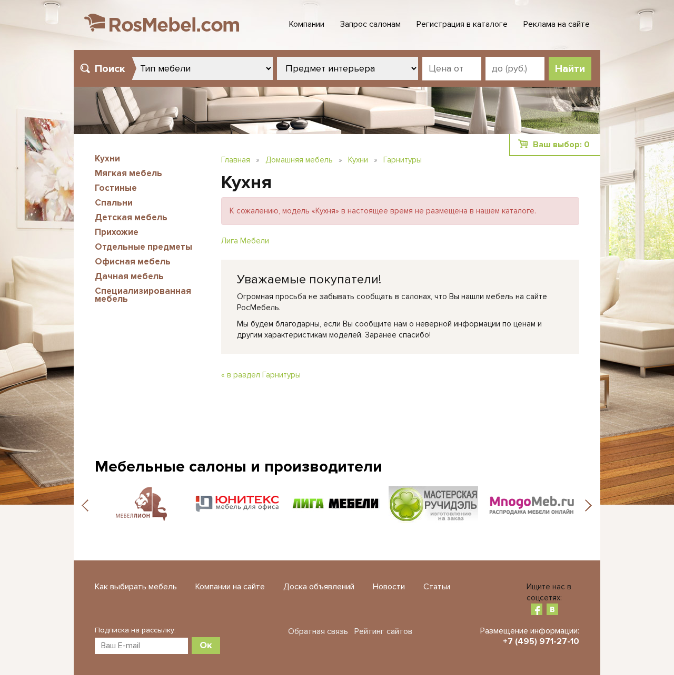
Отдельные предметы (143, 246)
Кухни (107, 158)
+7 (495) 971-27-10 (541, 641)
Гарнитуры (402, 160)
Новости (389, 586)
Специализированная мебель (143, 294)
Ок (206, 645)
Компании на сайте (230, 586)
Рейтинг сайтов (383, 631)
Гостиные (116, 187)
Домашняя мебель (299, 160)
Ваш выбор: (561, 144)
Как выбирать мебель (136, 586)
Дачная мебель (129, 276)
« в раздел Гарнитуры (261, 375)
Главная (235, 160)
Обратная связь (318, 631)
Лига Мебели (245, 241)
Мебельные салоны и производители (238, 466)
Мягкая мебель (128, 173)
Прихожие (116, 232)
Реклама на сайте (556, 24)
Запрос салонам (370, 24)
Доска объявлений (318, 586)
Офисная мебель (133, 261)
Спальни (114, 202)
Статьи (436, 586)
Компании (306, 24)
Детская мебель (131, 217)
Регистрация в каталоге (462, 24)
